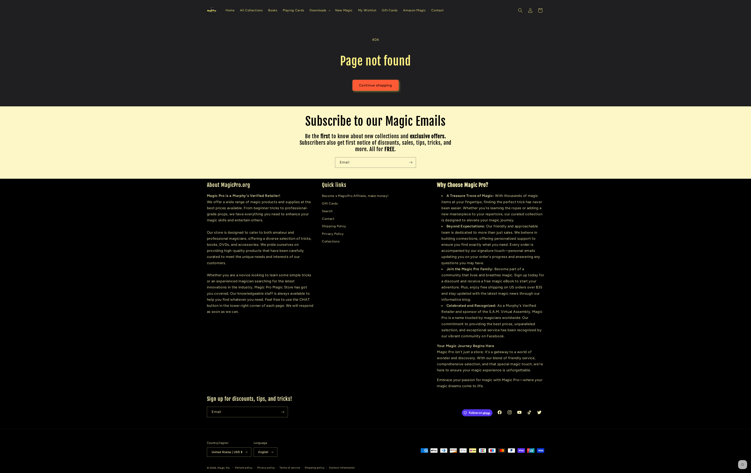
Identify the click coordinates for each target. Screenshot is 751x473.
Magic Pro (223, 467)
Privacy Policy (333, 234)
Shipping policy (314, 467)
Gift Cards (330, 203)
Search (327, 211)
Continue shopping (375, 85)
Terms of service (289, 467)
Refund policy (243, 467)
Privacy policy (266, 467)
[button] (319, 10)
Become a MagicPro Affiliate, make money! (355, 196)
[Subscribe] (411, 162)
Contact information (342, 467)
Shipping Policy (334, 226)
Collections (331, 241)
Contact (328, 218)
